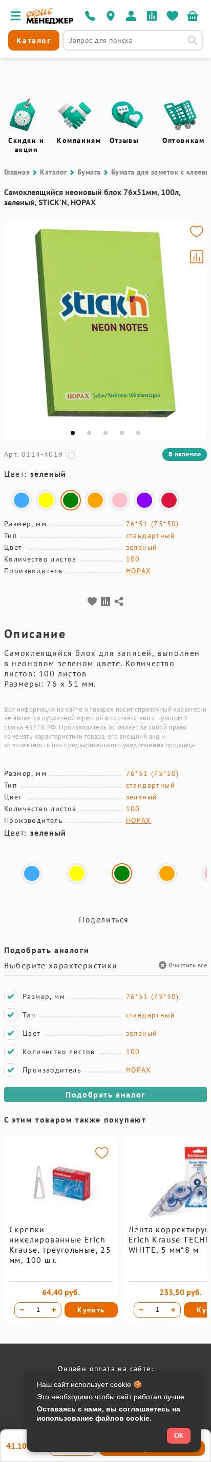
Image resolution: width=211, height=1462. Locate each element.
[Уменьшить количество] (22, 1310)
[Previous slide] (16, 323)
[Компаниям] (75, 115)
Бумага (89, 172)
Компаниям (79, 140)
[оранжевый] (95, 500)
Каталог (53, 172)
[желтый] (46, 500)
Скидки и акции (26, 145)
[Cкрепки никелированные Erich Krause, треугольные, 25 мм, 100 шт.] (61, 1221)
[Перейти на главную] (50, 21)
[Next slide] (194, 323)
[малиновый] (169, 500)
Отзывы (124, 140)
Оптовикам (183, 140)
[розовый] (120, 500)
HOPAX (139, 570)
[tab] (73, 433)
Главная (17, 172)
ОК (178, 1436)
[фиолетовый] (144, 500)
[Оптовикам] (180, 115)
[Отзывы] (127, 115)
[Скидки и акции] (22, 115)
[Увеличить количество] (54, 1310)
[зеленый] (70, 500)
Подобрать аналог (105, 1094)
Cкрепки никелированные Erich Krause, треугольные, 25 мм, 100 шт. (60, 1244)
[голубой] (21, 500)
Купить (91, 1309)
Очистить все (187, 965)
